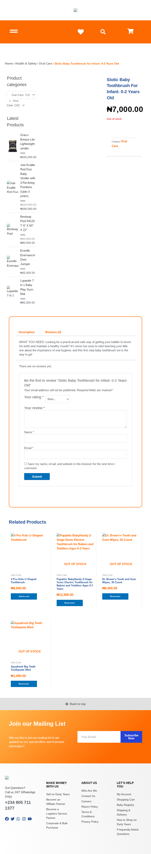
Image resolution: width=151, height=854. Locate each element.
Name (29, 432)
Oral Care (45, 63)
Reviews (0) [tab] (53, 332)
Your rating (33, 397)
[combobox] (16, 103)
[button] (103, 32)
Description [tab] (27, 332)
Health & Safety (26, 63)
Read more (69, 603)
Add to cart (24, 596)
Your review (34, 408)
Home (9, 63)
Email (28, 448)
